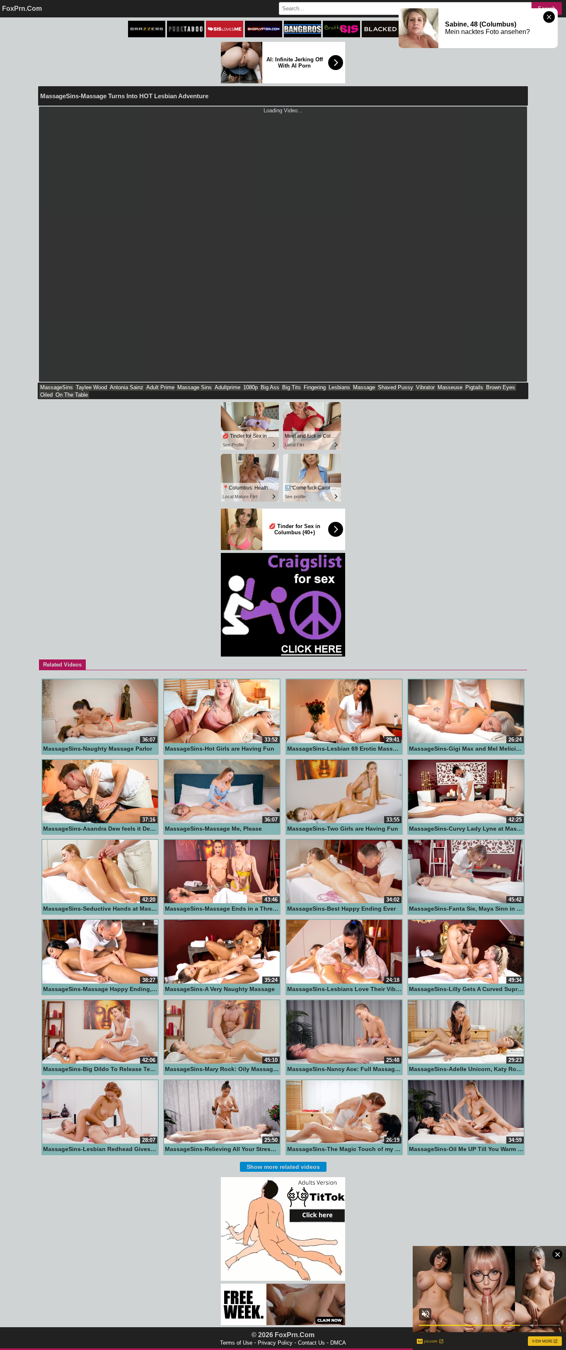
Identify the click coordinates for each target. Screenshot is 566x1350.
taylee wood (91, 387)
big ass (270, 387)
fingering (315, 387)
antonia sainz (126, 387)
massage (364, 387)
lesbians (339, 387)
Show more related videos (283, 1166)
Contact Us (311, 1343)
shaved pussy (395, 387)
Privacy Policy (275, 1343)
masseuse (450, 387)
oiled (46, 395)
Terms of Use (236, 1343)
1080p (250, 387)
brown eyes (500, 387)
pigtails (474, 387)
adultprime (227, 387)
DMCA (338, 1343)
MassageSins (56, 387)
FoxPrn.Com (22, 8)
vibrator (425, 387)
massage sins (194, 387)
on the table (72, 395)
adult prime (160, 387)
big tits (291, 387)
